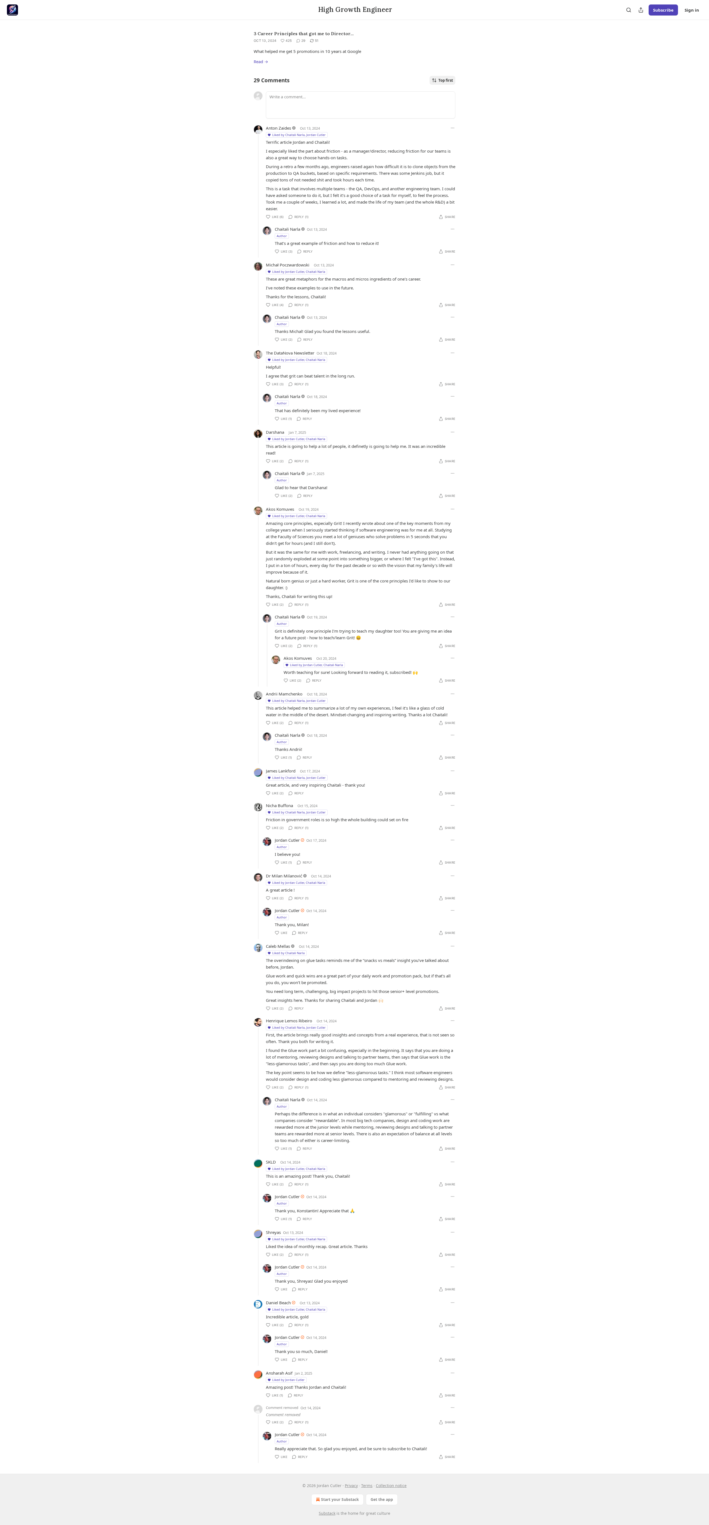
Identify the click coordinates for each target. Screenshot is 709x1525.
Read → (261, 61)
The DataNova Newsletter (290, 353)
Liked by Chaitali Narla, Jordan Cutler (299, 135)
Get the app (382, 1499)
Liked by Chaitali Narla (288, 953)
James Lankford (281, 771)
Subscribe (663, 10)
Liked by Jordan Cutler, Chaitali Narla (298, 271)
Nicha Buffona (279, 805)
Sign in (692, 10)
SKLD (271, 1162)
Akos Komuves (280, 509)
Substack (327, 1513)
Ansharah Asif (279, 1373)
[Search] (628, 10)
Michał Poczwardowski (287, 265)
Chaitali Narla (287, 229)
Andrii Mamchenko (284, 694)
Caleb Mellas (278, 946)
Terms (367, 1485)
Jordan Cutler (287, 840)
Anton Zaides (278, 128)
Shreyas (273, 1232)
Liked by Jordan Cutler (288, 1380)
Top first (445, 80)
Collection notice (391, 1485)
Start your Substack (340, 1499)
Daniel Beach (278, 1302)
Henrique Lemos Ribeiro (289, 1020)
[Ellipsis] (452, 128)
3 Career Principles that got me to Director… (304, 33)
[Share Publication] (640, 10)
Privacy (351, 1485)
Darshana (275, 432)
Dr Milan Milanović (284, 876)
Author (282, 236)
